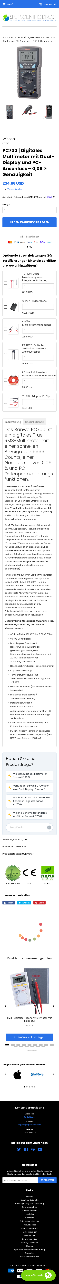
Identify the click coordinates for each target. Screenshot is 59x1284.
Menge (6, 204)
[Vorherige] (5, 1006)
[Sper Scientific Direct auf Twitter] (19, 1150)
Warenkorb (50, 4)
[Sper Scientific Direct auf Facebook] (26, 1150)
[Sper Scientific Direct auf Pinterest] (33, 1150)
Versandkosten (14, 189)
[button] (29, 776)
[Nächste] (53, 1006)
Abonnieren (47, 1180)
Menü (9, 4)
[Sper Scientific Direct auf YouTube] (40, 1150)
